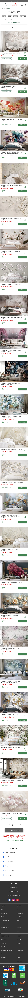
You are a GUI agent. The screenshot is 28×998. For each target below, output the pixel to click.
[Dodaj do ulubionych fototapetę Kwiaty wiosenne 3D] (25, 616)
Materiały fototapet (5, 924)
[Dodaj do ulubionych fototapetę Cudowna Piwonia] (25, 583)
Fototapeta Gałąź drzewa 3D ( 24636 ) (12, 482)
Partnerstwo (3, 943)
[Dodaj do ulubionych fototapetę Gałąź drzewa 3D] (25, 483)
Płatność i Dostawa (5, 927)
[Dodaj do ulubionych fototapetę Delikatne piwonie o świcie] (25, 649)
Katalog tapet (4, 909)
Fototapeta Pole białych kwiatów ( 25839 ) (11, 54)
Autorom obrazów (5, 939)
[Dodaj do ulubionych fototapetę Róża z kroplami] (25, 450)
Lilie (19, 19)
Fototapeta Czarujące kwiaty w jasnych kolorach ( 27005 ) (10, 682)
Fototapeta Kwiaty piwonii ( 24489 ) (11, 747)
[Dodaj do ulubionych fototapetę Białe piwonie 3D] (25, 814)
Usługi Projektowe (5, 920)
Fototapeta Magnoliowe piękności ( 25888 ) (11, 219)
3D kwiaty (4, 16)
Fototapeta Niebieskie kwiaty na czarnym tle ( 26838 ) (10, 384)
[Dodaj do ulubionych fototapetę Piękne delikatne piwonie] (25, 318)
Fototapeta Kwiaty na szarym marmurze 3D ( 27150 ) (9, 715)
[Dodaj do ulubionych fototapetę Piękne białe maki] (25, 781)
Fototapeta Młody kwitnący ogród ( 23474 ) (11, 186)
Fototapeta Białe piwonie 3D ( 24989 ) (11, 813)
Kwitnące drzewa (6, 19)
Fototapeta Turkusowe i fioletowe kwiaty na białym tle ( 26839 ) (11, 153)
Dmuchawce (15, 16)
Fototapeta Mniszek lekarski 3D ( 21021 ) (10, 550)
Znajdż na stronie (5, 916)
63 (21, 27)
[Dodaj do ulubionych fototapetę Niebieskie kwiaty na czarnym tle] (25, 384)
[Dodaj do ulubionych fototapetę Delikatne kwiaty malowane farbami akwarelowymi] (25, 516)
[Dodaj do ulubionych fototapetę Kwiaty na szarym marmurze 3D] (25, 715)
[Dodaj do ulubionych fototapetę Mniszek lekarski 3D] (25, 550)
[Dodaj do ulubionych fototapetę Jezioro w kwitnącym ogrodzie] (25, 351)
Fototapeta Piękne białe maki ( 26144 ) (12, 780)
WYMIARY (22, 58)
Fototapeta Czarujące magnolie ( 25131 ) (10, 252)
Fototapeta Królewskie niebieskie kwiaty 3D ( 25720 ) (11, 417)
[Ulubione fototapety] (2, 4)
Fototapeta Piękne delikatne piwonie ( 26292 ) (12, 318)
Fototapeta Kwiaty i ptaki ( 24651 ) (11, 284)
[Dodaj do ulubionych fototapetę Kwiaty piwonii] (25, 748)
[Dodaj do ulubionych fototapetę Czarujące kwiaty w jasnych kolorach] (25, 682)
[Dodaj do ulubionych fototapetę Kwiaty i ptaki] (25, 285)
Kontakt (2, 931)
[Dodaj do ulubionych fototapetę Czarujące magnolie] (25, 252)
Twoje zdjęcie (4, 913)
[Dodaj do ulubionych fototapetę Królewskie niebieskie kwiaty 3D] (25, 417)
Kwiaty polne (23, 16)
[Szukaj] (6, 4)
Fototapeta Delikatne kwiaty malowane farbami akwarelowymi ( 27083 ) (11, 516)
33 (16, 27)
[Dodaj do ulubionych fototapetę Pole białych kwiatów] (25, 53)
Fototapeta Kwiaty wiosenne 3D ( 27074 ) (10, 616)
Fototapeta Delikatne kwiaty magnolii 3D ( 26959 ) (9, 87)
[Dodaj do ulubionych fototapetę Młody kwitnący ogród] (25, 186)
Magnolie (23, 19)
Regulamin (3, 957)
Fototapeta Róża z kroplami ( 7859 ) (11, 449)
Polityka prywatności (5, 954)
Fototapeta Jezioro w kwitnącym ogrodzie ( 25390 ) (11, 351)
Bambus (10, 16)
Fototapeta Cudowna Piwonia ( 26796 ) (12, 582)
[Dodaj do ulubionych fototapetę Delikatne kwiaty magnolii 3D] (25, 86)
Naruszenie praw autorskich (7, 950)
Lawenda (14, 19)
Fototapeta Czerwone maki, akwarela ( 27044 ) (12, 120)
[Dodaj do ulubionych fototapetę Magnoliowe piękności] (25, 219)
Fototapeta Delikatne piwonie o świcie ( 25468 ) (10, 649)
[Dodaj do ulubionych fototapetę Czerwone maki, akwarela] (25, 120)
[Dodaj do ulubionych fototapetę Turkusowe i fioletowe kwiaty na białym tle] (25, 153)
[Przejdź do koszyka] (22, 4)
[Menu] (25, 5)
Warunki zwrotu (4, 946)
